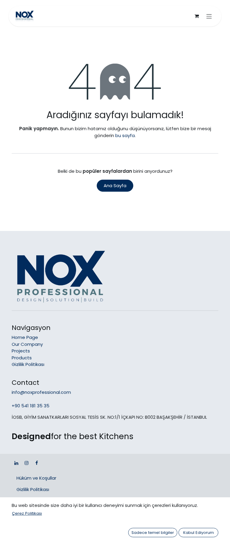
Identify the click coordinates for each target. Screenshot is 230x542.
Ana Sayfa (115, 185)
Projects (21, 351)
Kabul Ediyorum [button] (198, 532)
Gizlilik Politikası (28, 364)
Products (22, 358)
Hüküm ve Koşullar (36, 478)
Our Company (27, 344)
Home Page (25, 337)
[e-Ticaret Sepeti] (197, 16)
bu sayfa (125, 135)
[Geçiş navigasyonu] (209, 16)
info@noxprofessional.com (41, 392)
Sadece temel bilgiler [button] (152, 532)
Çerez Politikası (27, 513)
